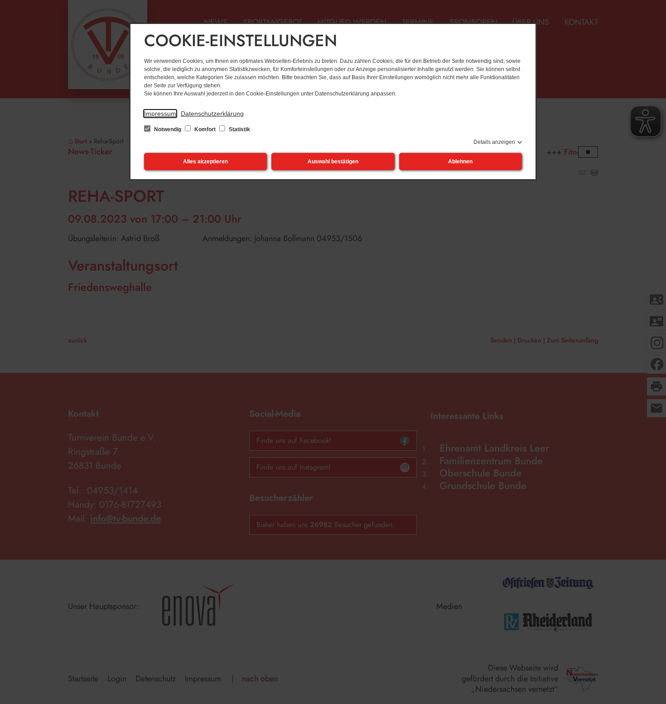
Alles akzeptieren (205, 161)
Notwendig (168, 129)
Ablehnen (460, 161)
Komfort (205, 129)
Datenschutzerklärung (212, 113)
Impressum (160, 113)
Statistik (238, 129)
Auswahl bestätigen (333, 161)
